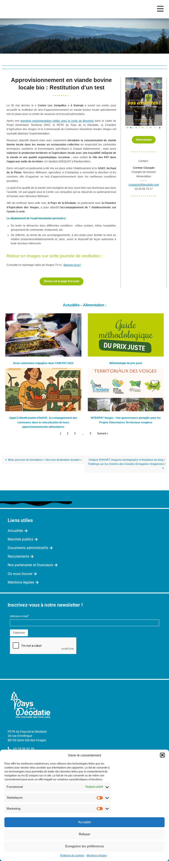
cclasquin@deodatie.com (144, 184)
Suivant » (102, 433)
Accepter (84, 822)
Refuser (84, 834)
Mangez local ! (72, 264)
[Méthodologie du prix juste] (126, 335)
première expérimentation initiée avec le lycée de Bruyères (57, 120)
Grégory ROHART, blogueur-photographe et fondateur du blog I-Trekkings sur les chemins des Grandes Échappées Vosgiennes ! (126, 462)
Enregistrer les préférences (84, 846)
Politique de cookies (72, 855)
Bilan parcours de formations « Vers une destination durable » (44, 459)
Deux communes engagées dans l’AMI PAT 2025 (43, 363)
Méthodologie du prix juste (125, 363)
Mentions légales (96, 855)
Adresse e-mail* (19, 616)
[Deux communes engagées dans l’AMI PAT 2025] (43, 335)
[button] (162, 755)
